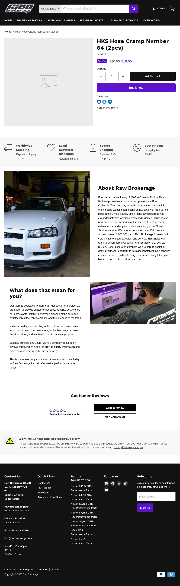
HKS (103, 54)
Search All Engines (61, 20)
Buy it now (136, 87)
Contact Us (151, 20)
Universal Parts (92, 20)
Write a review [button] (115, 407)
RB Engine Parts (29, 20)
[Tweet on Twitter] (104, 102)
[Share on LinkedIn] (110, 102)
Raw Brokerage (21, 363)
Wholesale (43, 492)
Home (8, 20)
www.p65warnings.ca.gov (128, 447)
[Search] (133, 9)
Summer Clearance (124, 20)
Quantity (101, 68)
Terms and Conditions (50, 497)
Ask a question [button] (115, 416)
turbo (109, 259)
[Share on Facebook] (99, 102)
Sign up (145, 507)
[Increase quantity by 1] (122, 76)
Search (55, 569)
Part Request (45, 487)
